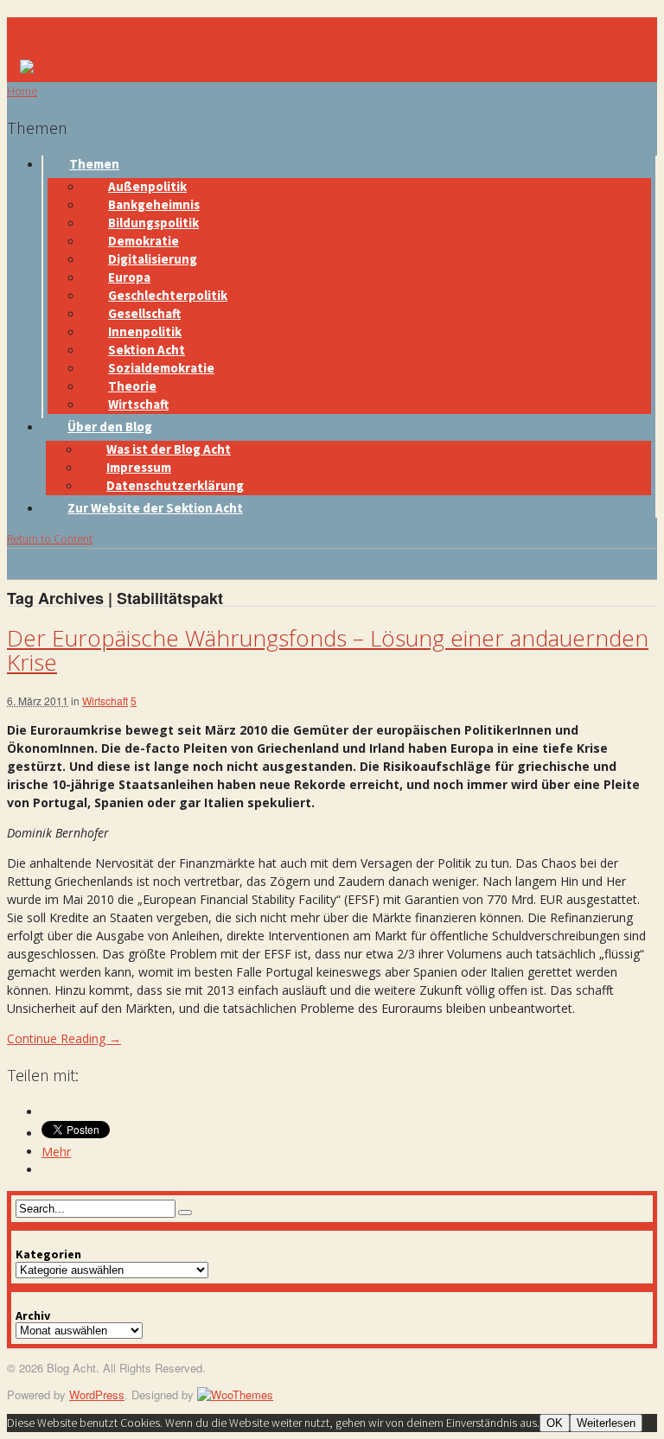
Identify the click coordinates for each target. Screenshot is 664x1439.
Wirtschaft (138, 404)
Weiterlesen (606, 1423)
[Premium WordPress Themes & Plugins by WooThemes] (235, 1394)
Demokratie (143, 240)
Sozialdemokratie (161, 368)
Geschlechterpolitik (167, 295)
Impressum (138, 467)
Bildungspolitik (153, 222)
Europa (129, 277)
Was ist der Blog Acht (168, 449)
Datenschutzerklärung (175, 485)
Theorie (132, 386)
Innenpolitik (145, 331)
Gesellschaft (144, 313)
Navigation (44, 27)
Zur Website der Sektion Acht (155, 508)
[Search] (185, 1212)
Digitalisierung (152, 259)
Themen (94, 164)
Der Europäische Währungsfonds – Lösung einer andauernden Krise (327, 650)
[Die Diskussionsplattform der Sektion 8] (50, 68)
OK (554, 1423)
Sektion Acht (146, 349)
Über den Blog (109, 426)
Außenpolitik (147, 186)
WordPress (96, 1394)
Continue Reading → (64, 1038)
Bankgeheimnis (154, 204)
